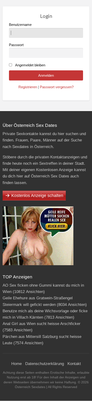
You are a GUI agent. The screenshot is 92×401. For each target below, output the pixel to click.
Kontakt (74, 363)
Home (16, 363)
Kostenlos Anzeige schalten (37, 195)
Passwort (16, 45)
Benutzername (20, 25)
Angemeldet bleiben (30, 65)
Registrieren (27, 87)
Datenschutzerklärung (44, 363)
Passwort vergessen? (57, 87)
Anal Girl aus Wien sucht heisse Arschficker (41, 323)
